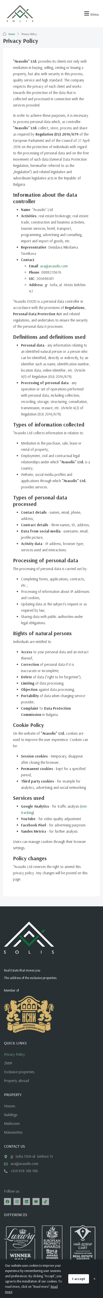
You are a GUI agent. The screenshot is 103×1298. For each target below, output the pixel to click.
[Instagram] (17, 1201)
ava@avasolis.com (54, 266)
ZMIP (8, 1063)
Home (11, 34)
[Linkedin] (26, 1201)
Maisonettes (13, 1132)
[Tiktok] (45, 1201)
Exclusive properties (19, 1071)
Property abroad (16, 1080)
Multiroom (12, 1123)
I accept (78, 1278)
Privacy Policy (14, 1054)
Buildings (10, 1114)
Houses (9, 1106)
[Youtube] (36, 1201)
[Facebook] (7, 1201)
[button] (90, 13)
